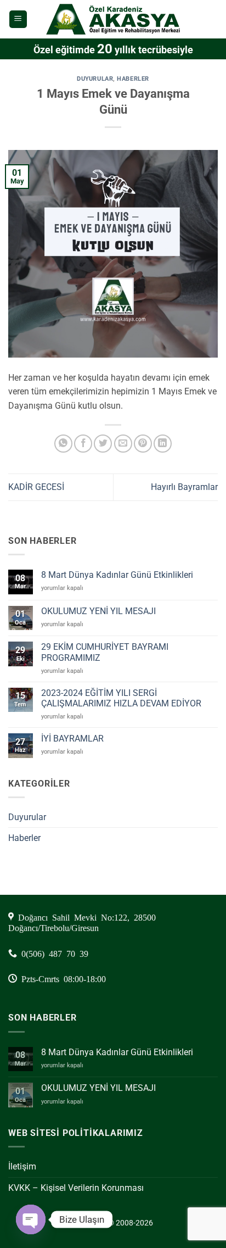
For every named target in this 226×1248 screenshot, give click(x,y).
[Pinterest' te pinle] (143, 443)
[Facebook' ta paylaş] (83, 443)
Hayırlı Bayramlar (184, 487)
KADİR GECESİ (36, 487)
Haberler (133, 78)
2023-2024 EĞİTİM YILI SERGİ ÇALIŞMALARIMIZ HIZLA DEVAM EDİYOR (121, 698)
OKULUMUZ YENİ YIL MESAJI (98, 611)
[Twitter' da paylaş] (103, 443)
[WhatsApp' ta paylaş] (63, 443)
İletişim (22, 1166)
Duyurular (95, 78)
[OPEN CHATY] (31, 1219)
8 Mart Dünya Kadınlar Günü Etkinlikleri (117, 575)
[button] (18, 19)
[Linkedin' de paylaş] (163, 443)
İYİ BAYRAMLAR (72, 738)
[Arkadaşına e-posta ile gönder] (123, 443)
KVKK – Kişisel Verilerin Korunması (76, 1188)
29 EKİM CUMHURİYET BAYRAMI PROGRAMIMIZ (104, 652)
